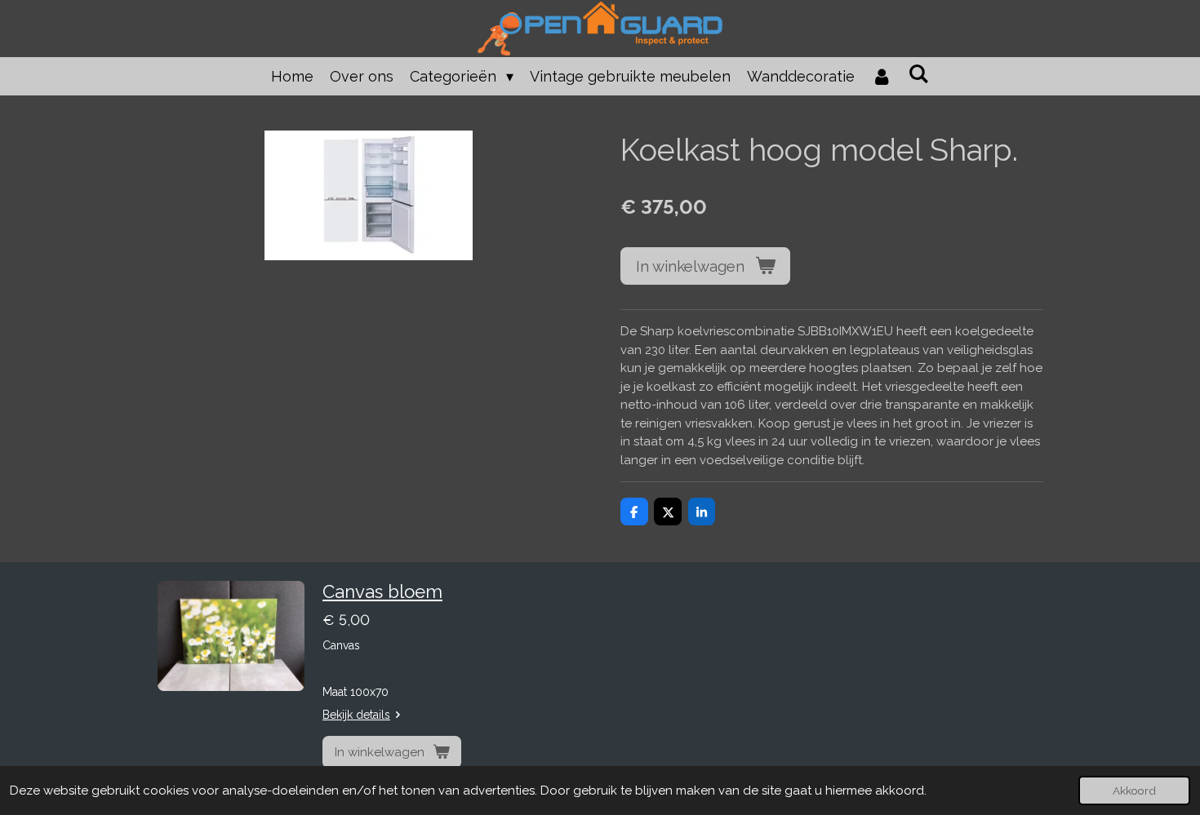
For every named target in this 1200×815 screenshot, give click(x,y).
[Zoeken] (918, 74)
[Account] (881, 76)
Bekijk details (356, 714)
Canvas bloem (382, 591)
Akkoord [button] (1134, 790)
